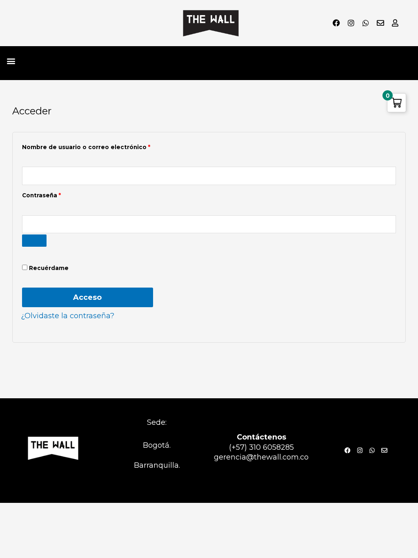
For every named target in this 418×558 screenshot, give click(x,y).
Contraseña (59, 194)
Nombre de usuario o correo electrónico (103, 146)
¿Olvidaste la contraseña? (67, 315)
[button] (11, 61)
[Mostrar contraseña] (34, 240)
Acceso (87, 297)
